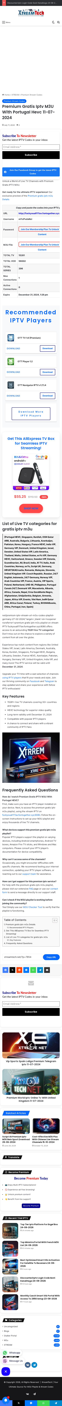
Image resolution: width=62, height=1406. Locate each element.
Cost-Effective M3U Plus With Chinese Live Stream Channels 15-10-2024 (45, 1139)
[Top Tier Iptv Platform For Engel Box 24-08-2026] (10, 1231)
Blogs (6, 1331)
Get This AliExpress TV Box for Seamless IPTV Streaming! (31, 443)
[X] (12, 970)
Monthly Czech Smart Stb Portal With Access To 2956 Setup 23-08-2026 (40, 1297)
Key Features (15, 940)
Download (48, 348)
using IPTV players (11, 677)
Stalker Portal (10, 1336)
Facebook (35, 681)
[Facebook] (5, 970)
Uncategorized (11, 1326)
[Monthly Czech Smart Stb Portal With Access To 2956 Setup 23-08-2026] (10, 1302)
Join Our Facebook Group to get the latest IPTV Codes (33, 172)
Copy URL (51, 957)
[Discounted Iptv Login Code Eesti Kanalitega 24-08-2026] (10, 1284)
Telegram (49, 681)
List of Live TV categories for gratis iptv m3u (27, 937)
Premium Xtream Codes (31, 95)
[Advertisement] (31, 59)
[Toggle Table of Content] (53, 920)
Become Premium (31, 1206)
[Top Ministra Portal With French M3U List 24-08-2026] (10, 1249)
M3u (6, 1340)
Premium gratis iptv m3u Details (20, 924)
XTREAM (15, 95)
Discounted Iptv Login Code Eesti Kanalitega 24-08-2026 (33, 3)
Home (7, 95)
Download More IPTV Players (31, 413)
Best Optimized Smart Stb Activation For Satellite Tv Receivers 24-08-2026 (40, 1263)
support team (29, 874)
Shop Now (31, 508)
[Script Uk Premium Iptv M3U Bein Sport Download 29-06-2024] (16, 1126)
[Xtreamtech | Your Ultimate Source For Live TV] (31, 12)
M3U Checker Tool (32, 907)
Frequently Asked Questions (19, 943)
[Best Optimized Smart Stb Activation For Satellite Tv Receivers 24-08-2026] (10, 1266)
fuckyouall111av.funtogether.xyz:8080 (21, 815)
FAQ (31, 888)
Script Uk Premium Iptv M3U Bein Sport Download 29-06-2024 (16, 1139)
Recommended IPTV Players (31, 316)
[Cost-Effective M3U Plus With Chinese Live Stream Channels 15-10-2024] (46, 1126)
